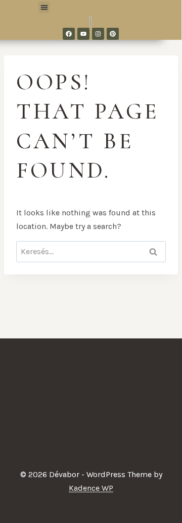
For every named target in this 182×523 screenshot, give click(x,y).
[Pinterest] (113, 34)
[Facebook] (69, 34)
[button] (44, 7)
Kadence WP (91, 488)
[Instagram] (98, 34)
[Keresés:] (91, 251)
